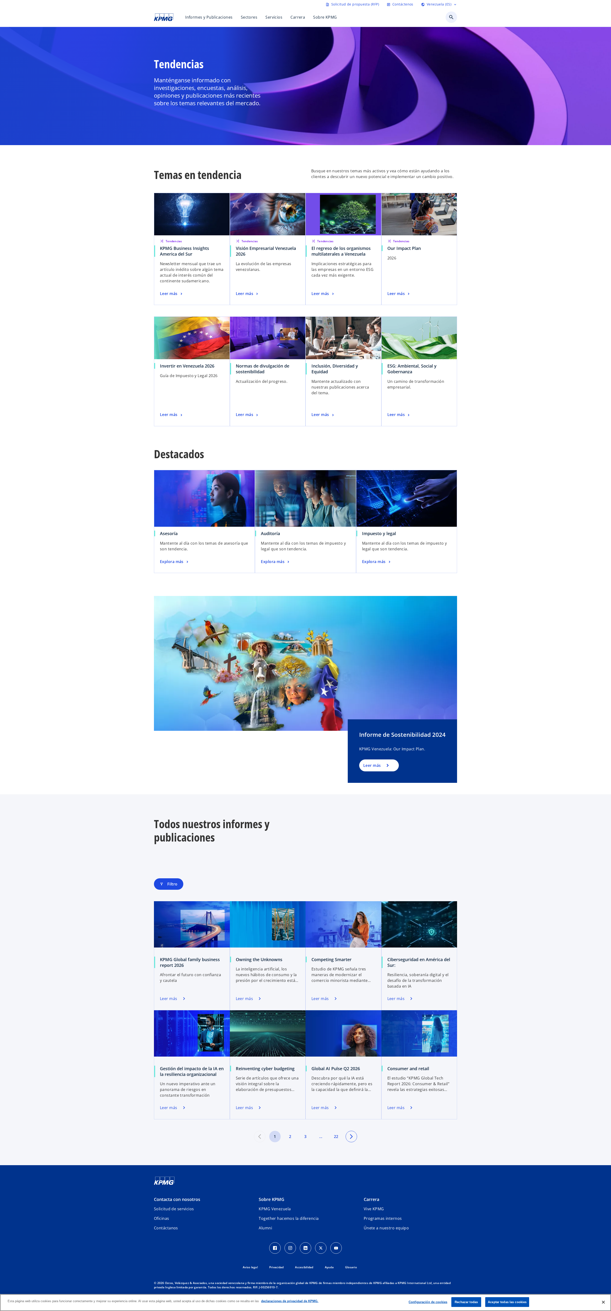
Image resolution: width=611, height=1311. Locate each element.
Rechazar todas (466, 1302)
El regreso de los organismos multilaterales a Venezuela (341, 251)
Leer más (372, 765)
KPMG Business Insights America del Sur (184, 251)
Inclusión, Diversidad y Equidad (334, 368)
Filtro (169, 884)
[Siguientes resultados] (351, 1136)
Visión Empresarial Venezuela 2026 (266, 251)
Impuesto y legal (379, 533)
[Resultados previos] (259, 1136)
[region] (305, 1302)
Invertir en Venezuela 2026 (187, 366)
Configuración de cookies (428, 1302)
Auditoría (270, 533)
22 (336, 1136)
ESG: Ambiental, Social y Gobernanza (412, 368)
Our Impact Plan (404, 248)
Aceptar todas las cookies (507, 1302)
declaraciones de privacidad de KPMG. (289, 1301)
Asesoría (169, 533)
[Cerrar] (603, 1302)
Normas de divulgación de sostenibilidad (262, 368)
